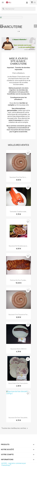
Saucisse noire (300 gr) (18, 349)
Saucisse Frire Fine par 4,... (18, 177)
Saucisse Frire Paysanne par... (18, 314)
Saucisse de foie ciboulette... (18, 417)
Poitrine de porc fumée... (18, 280)
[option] (18, 24)
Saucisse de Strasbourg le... (18, 246)
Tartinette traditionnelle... (18, 211)
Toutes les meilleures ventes (15, 428)
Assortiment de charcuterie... (18, 383)
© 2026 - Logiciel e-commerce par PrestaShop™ (13, 464)
